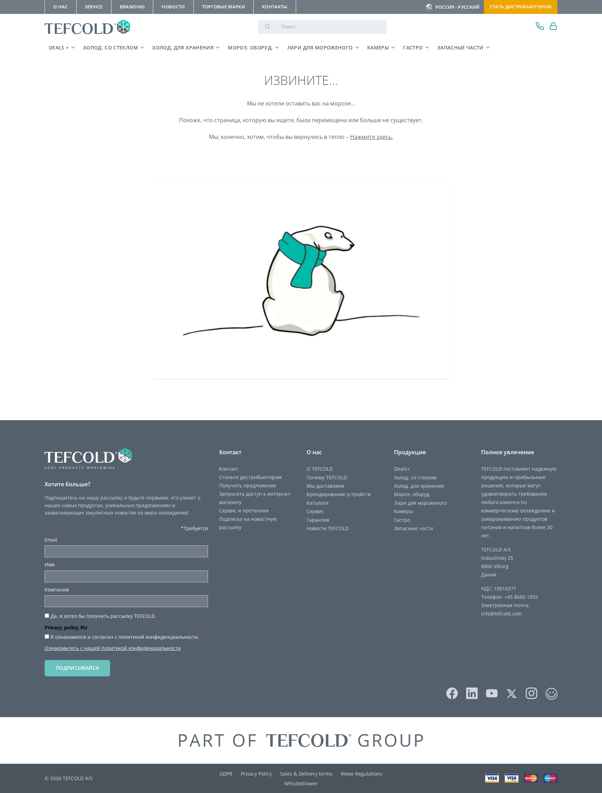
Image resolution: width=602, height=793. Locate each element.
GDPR (225, 773)
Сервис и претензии (244, 510)
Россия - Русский (457, 7)
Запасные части (460, 47)
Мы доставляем (325, 485)
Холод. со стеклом (110, 47)
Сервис (315, 511)
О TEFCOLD (320, 468)
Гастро (413, 47)
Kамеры (378, 47)
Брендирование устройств (339, 494)
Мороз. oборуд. (250, 47)
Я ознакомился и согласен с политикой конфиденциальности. (126, 637)
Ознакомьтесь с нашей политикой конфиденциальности (113, 648)
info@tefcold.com (501, 613)
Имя (51, 564)
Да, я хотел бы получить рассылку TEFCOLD (104, 616)
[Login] (553, 27)
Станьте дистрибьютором (250, 477)
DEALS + (59, 47)
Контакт (228, 468)
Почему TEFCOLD (327, 477)
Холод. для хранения (183, 47)
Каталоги (318, 503)
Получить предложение (247, 485)
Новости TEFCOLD (328, 528)
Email (52, 539)
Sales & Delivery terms (306, 773)
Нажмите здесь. (371, 137)
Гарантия (318, 520)
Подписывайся (77, 668)
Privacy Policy (256, 773)
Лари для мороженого (320, 47)
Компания (58, 589)
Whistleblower (301, 783)
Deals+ (402, 468)
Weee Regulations (362, 773)
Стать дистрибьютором (520, 6)
